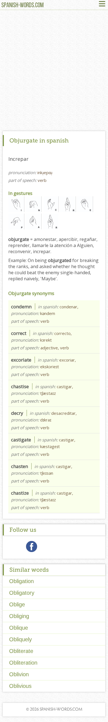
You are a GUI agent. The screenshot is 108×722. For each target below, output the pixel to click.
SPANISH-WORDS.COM (22, 5)
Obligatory (21, 593)
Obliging (19, 616)
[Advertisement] (54, 72)
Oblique (18, 628)
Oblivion (19, 674)
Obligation (21, 581)
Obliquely (20, 639)
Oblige (17, 604)
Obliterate (21, 651)
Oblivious (20, 686)
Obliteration (23, 663)
